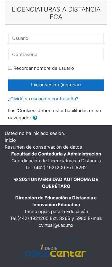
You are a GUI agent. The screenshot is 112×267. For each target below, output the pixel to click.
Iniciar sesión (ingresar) (56, 85)
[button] (36, 118)
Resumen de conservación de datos (43, 147)
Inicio (10, 140)
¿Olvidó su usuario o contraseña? (43, 99)
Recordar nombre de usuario (43, 68)
